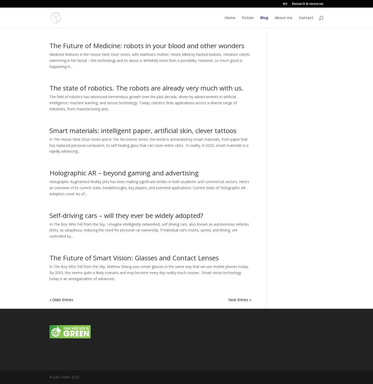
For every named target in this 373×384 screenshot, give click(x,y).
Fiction (248, 18)
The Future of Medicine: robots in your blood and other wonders (146, 45)
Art (285, 4)
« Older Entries (61, 299)
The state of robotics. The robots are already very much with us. (146, 88)
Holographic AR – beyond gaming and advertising (124, 172)
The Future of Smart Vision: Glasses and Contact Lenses (134, 257)
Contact (306, 18)
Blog (264, 18)
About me (283, 18)
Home (230, 18)
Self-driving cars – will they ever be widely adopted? (126, 215)
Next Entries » (239, 299)
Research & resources (308, 4)
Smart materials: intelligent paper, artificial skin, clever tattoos (142, 130)
